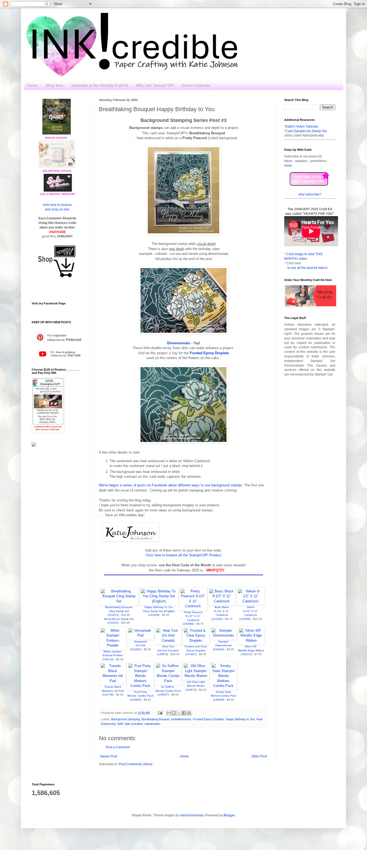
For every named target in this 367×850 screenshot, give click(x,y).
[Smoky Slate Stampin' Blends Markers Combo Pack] (223, 686)
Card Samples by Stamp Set (306, 131)
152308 (154, 614)
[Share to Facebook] (184, 713)
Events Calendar (196, 85)
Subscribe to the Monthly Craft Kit (99, 85)
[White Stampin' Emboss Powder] (112, 645)
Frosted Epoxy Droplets (208, 719)
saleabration (152, 723)
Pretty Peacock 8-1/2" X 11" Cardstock (193, 616)
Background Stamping (125, 719)
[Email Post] (159, 712)
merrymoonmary (192, 815)
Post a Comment (118, 747)
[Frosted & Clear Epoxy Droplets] (195, 640)
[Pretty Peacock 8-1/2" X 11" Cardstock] (193, 606)
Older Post (259, 756)
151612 (113, 614)
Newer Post (108, 756)
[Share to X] (179, 713)
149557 (163, 694)
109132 (108, 659)
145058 (219, 699)
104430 (219, 649)
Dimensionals (178, 343)
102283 (136, 649)
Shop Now (54, 85)
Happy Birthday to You (240, 719)
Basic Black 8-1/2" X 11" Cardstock (221, 611)
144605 (136, 699)
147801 (191, 654)
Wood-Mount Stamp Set (119, 618)
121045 (217, 618)
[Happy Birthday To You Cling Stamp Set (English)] (159, 601)
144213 (246, 654)
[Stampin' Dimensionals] (223, 635)
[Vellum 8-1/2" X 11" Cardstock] (250, 601)
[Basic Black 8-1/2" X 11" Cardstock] (222, 601)
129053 (162, 654)
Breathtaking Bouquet (156, 719)
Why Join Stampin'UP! (155, 85)
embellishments (181, 719)
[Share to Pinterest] (189, 713)
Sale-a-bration (133, 723)
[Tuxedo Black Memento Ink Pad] (112, 681)
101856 (245, 618)
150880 (188, 623)
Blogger (229, 815)
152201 (113, 622)
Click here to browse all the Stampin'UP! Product (183, 555)
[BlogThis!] (174, 713)
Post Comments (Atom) (135, 764)
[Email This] (168, 713)
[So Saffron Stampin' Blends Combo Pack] (168, 681)
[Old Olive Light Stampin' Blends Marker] (195, 676)
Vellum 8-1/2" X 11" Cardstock (250, 611)
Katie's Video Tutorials (302, 126)
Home (32, 85)
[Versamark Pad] (140, 635)
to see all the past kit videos (307, 268)
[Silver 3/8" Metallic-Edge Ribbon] (251, 640)
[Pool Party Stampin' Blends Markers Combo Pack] (140, 686)
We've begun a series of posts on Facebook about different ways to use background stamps (170, 485)
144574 (191, 689)
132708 (108, 694)
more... (289, 165)
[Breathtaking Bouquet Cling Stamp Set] (119, 601)
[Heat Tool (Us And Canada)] (168, 640)
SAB (120, 723)
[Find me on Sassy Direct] (34, 445)
